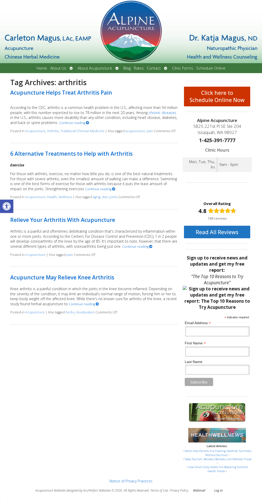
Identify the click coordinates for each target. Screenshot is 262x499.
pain (150, 131)
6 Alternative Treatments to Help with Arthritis (71, 153)
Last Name (193, 362)
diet (105, 197)
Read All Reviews (217, 232)
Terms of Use (159, 490)
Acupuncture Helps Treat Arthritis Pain (61, 92)
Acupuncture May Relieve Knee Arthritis (62, 277)
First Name (195, 343)
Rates (139, 68)
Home (42, 68)
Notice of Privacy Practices (131, 481)
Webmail (199, 490)
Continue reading (72, 123)
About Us (58, 68)
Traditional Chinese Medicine (82, 131)
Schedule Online (210, 68)
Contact (154, 68)
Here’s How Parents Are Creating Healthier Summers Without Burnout (218, 453)
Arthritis (53, 131)
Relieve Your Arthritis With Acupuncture (62, 219)
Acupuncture (35, 131)
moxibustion (85, 312)
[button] (6, 206)
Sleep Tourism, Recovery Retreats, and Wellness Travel (218, 459)
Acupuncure (35, 312)
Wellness (65, 197)
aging (96, 197)
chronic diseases (162, 112)
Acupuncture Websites (50, 490)
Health (52, 197)
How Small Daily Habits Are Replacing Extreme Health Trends (218, 469)
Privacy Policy (179, 490)
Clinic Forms (182, 68)
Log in (218, 490)
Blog (127, 68)
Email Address (198, 323)
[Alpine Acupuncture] (131, 31)
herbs (70, 312)
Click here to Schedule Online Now (217, 96)
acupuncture (135, 131)
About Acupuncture (95, 68)
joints (113, 197)
